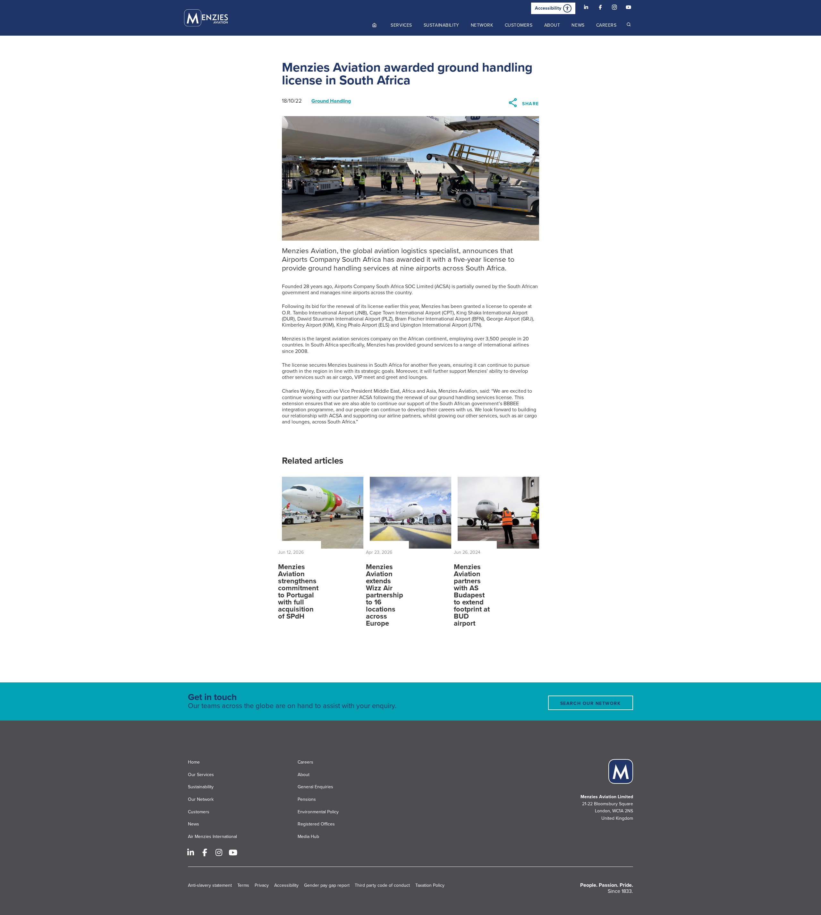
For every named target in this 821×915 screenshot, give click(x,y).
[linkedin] (586, 8)
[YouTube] (628, 8)
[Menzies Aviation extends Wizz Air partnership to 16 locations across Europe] (410, 513)
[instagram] (614, 8)
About (303, 774)
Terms (243, 885)
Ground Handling (331, 101)
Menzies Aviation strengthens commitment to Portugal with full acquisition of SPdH (298, 591)
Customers (198, 812)
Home (194, 762)
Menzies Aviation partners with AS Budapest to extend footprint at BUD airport (472, 595)
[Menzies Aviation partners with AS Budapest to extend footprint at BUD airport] (498, 513)
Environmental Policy (318, 812)
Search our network (590, 703)
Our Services (201, 774)
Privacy (262, 885)
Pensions (307, 799)
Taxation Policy (429, 885)
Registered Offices (316, 824)
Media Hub (308, 836)
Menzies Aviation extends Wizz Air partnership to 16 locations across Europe (384, 595)
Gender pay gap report (327, 885)
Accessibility (548, 8)
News (193, 824)
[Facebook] (600, 8)
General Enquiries (315, 787)
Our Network (201, 799)
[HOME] (374, 25)
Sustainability (201, 787)
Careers (305, 762)
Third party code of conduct (382, 885)
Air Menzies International (212, 836)
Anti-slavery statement (210, 885)
